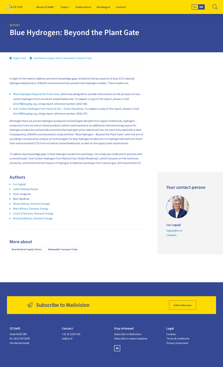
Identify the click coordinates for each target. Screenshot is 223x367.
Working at (103, 7)
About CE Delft (44, 7)
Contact (121, 7)
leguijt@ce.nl (174, 230)
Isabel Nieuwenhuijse (25, 189)
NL (195, 7)
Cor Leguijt (19, 184)
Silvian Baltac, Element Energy (31, 203)
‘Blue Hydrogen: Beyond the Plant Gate (36, 94)
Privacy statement (177, 343)
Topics (64, 7)
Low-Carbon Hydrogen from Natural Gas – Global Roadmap (48, 108)
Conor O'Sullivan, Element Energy (33, 213)
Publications (83, 7)
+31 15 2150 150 (71, 334)
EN (201, 7)
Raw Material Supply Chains (27, 249)
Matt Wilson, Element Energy (30, 208)
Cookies (171, 334)
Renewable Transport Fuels (63, 249)
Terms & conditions (178, 338)
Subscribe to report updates (130, 338)
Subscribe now (182, 305)
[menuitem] (45, 7)
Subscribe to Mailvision (127, 334)
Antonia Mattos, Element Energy (32, 218)
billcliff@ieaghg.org (25, 103)
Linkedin (171, 235)
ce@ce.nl (67, 338)
